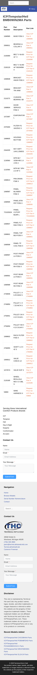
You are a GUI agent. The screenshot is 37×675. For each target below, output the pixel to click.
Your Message (8, 462)
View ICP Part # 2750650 (29, 326)
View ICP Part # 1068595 (29, 202)
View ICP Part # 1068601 (29, 234)
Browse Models (9, 496)
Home (6, 493)
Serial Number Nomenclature (14, 499)
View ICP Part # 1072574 (29, 370)
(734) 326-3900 (9, 542)
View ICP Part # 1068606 (29, 89)
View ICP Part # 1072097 (29, 116)
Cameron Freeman (11, 549)
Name (5, 446)
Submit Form (9, 477)
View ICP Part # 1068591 (29, 275)
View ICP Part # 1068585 (29, 36)
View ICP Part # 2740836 (29, 293)
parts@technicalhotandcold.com (16, 544)
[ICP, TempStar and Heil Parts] (4, 9)
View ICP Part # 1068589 (29, 284)
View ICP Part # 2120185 (29, 380)
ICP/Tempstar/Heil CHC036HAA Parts (18, 638)
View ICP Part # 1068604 (29, 107)
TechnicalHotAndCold (12, 547)
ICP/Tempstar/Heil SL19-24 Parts (16, 654)
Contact (7, 502)
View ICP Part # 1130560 (29, 160)
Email (5, 453)
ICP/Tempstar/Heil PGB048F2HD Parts (18, 641)
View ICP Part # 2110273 (29, 98)
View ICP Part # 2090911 (29, 45)
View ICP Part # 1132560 (29, 169)
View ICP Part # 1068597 (29, 255)
